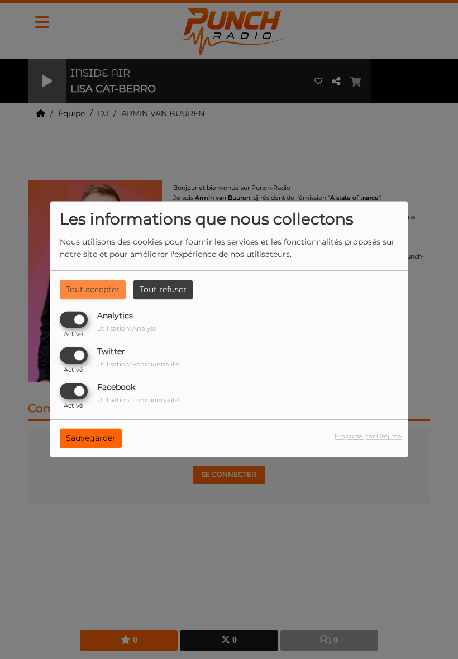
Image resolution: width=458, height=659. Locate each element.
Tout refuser (163, 289)
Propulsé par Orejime (368, 437)
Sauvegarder (91, 438)
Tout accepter (93, 289)
